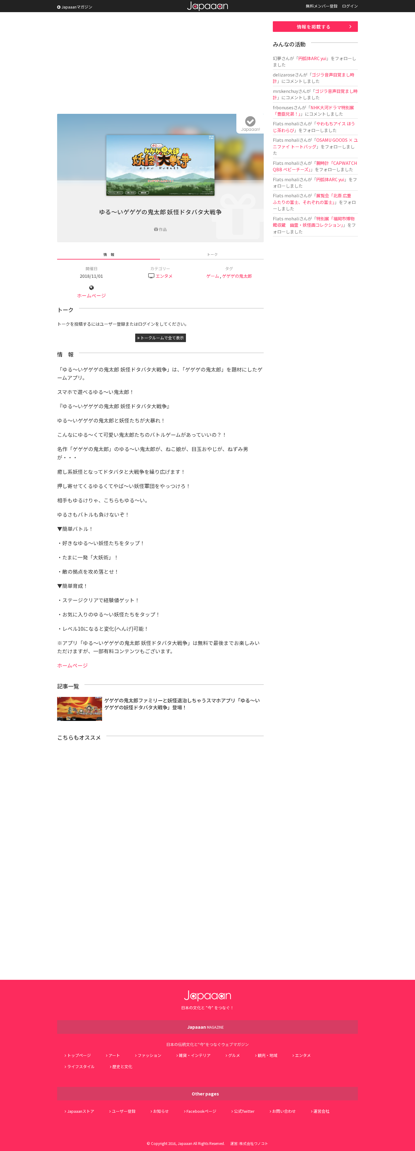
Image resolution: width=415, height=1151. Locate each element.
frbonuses (283, 107)
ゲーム (212, 276)
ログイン (350, 6)
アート (114, 1055)
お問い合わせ (284, 1111)
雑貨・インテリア (195, 1055)
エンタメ (164, 276)
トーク (212, 254)
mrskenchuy (285, 91)
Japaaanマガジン (76, 7)
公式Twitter (244, 1111)
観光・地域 (267, 1055)
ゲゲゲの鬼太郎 (237, 276)
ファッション (149, 1055)
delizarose (284, 74)
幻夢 (277, 58)
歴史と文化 (122, 1066)
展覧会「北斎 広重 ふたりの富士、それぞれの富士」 (314, 198)
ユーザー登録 (123, 1111)
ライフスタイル (81, 1066)
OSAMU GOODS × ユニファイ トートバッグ (315, 143)
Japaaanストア (80, 1111)
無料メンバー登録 (322, 6)
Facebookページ (201, 1111)
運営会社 (321, 1111)
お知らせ (161, 1111)
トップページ (79, 1055)
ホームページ (91, 295)
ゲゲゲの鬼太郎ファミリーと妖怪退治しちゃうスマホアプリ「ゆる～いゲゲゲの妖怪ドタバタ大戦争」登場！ (182, 704)
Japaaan (207, 6)
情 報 (108, 254)
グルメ (234, 1055)
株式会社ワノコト (253, 1143)
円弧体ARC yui (312, 58)
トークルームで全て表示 (161, 338)
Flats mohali (286, 123)
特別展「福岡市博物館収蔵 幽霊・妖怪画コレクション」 (314, 221)
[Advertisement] (160, 63)
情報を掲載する (314, 26)
